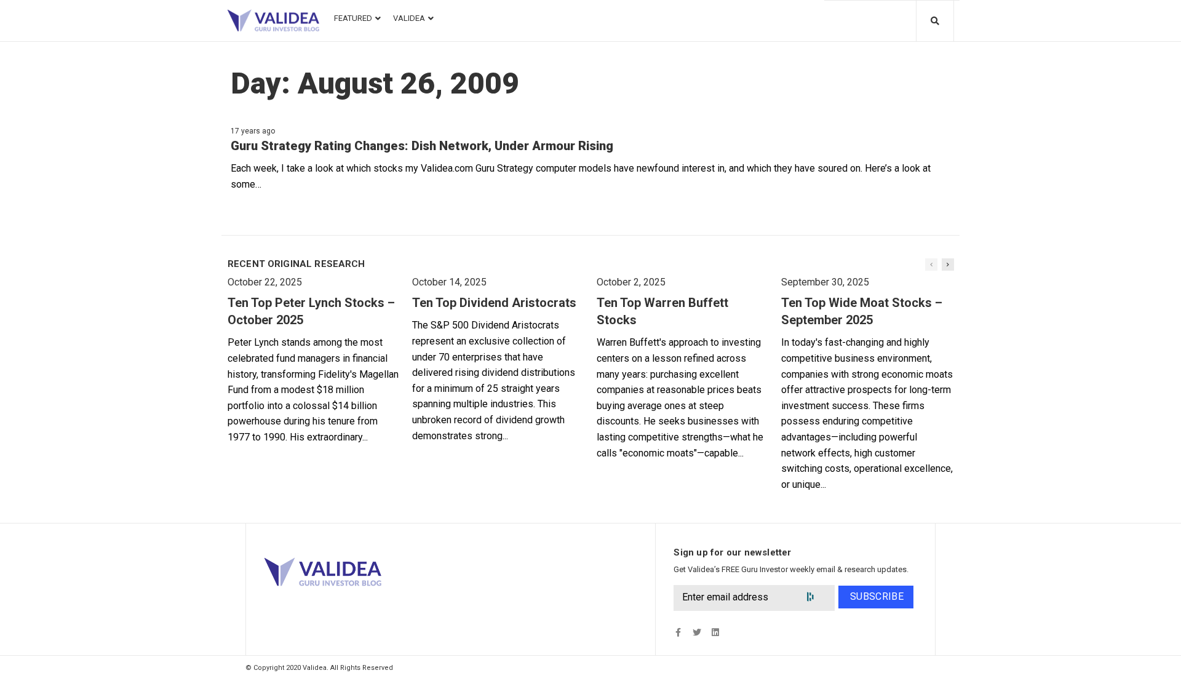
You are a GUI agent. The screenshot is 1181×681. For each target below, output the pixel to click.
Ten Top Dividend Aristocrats (494, 302)
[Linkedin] (715, 632)
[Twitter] (696, 632)
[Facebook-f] (678, 632)
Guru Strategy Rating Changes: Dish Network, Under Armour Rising (422, 145)
